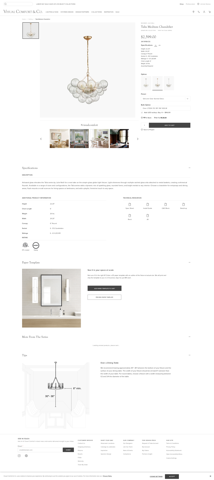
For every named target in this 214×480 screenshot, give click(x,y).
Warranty (80, 461)
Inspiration (108, 12)
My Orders (145, 450)
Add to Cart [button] (170, 125)
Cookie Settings (171, 458)
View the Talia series (165, 30)
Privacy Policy (170, 447)
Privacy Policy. (107, 476)
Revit (130, 219)
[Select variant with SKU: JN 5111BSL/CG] (146, 83)
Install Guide (147, 208)
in (155, 45)
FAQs (79, 458)
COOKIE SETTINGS (156, 476)
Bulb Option (146, 105)
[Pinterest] (26, 455)
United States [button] (205, 4)
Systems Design (67, 12)
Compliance (127, 454)
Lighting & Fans (52, 12)
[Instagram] (19, 455)
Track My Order (83, 465)
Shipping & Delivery (84, 447)
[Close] (210, 476)
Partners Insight (147, 454)
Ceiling (30, 19)
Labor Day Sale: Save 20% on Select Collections (55, 4)
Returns (80, 450)
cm (160, 45)
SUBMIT (68, 450)
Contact (199, 12)
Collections (96, 12)
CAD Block (165, 208)
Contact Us (81, 443)
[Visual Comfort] (24, 12)
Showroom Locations (107, 443)
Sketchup (183, 208)
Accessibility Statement (174, 450)
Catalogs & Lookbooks (108, 447)
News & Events (128, 450)
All (148, 219)
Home (24, 19)
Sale (117, 12)
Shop (182, 4)
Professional (190, 4)
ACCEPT (172, 476)
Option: (144, 74)
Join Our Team (128, 447)
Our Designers (127, 443)
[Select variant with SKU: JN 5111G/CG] (157, 83)
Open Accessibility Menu (174, 454)
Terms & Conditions (172, 443)
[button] (210, 12)
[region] (107, 476)
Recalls (80, 454)
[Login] (204, 11)
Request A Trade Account (150, 443)
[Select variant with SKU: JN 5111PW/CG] (169, 83)
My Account (146, 447)
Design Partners (82, 12)
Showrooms (193, 12)
